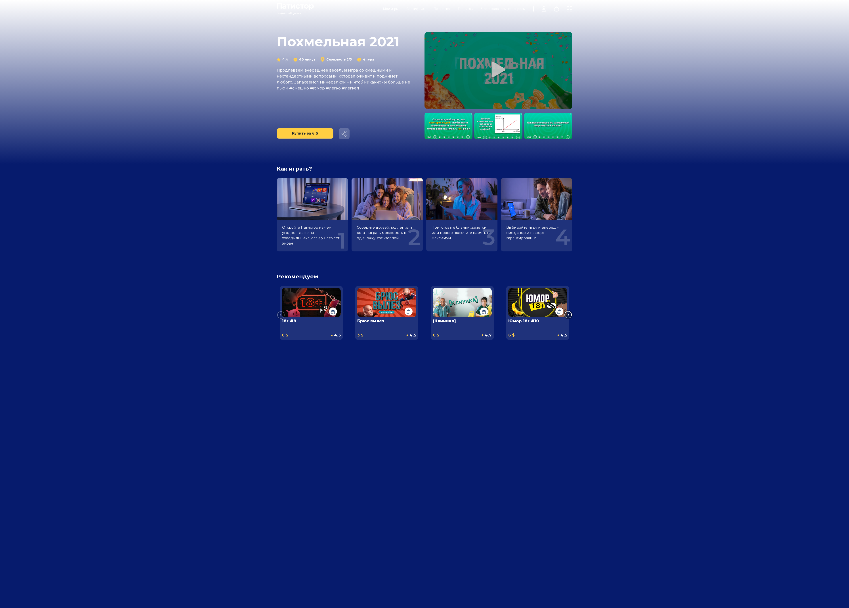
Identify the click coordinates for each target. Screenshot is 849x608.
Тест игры (465, 9)
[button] (568, 314)
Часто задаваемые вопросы (503, 9)
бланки (463, 227)
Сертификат (416, 9)
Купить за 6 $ (305, 133)
